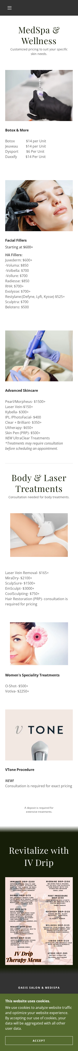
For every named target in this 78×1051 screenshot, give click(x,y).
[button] (9, 7)
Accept (39, 1041)
